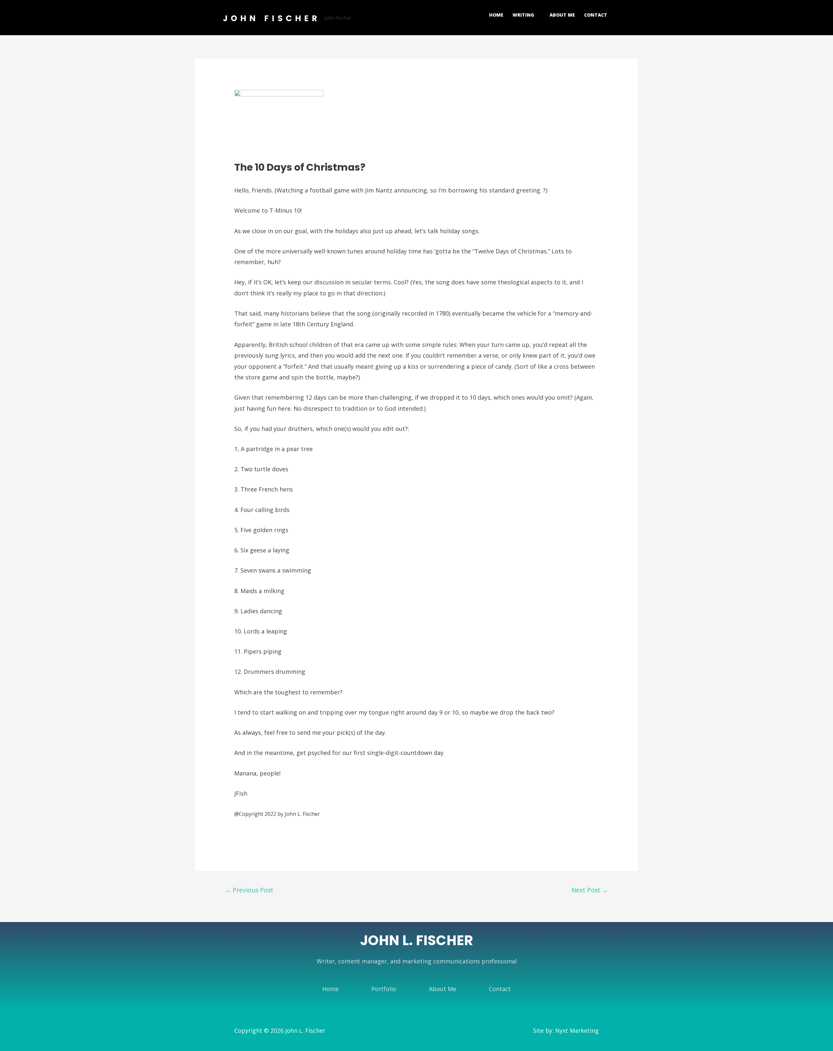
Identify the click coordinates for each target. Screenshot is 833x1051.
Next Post (589, 890)
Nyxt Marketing (577, 1030)
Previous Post (249, 890)
